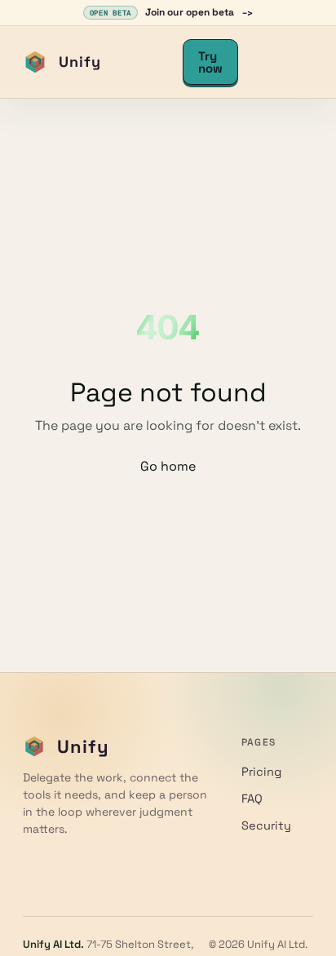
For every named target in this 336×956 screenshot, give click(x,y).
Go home (168, 466)
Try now (210, 62)
